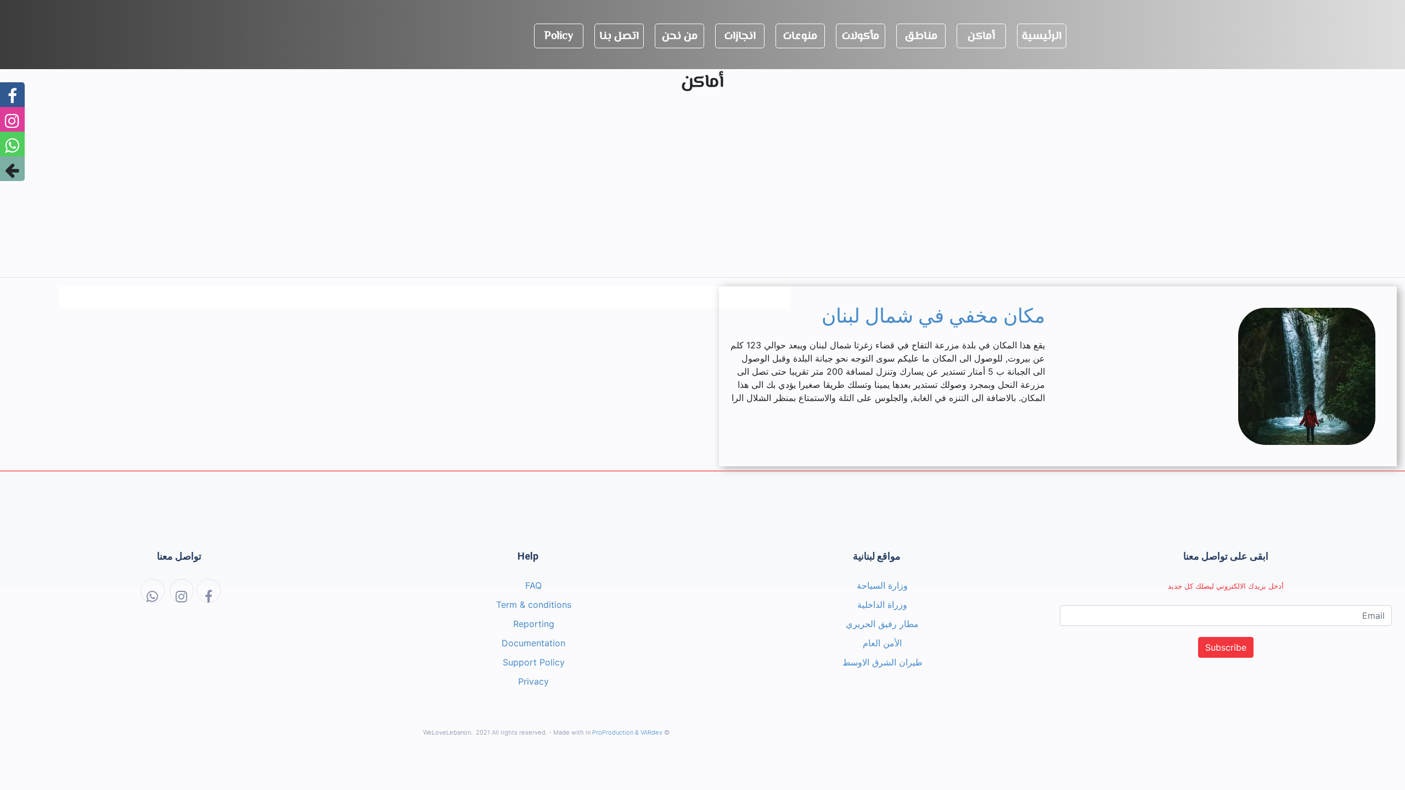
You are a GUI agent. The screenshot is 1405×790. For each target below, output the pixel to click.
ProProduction (612, 732)
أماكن (981, 36)
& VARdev (648, 732)
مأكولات (860, 36)
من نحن (680, 36)
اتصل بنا (619, 36)
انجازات (740, 36)
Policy (558, 36)
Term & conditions (533, 604)
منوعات (800, 36)
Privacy (533, 681)
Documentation (533, 642)
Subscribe (1225, 647)
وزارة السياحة (882, 585)
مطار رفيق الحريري (882, 623)
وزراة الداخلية (882, 604)
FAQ (533, 585)
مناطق (920, 36)
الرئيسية (1041, 36)
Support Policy (534, 662)
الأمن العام (882, 642)
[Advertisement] (702, 191)
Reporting (533, 623)
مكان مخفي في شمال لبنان (933, 316)
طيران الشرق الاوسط (882, 662)
